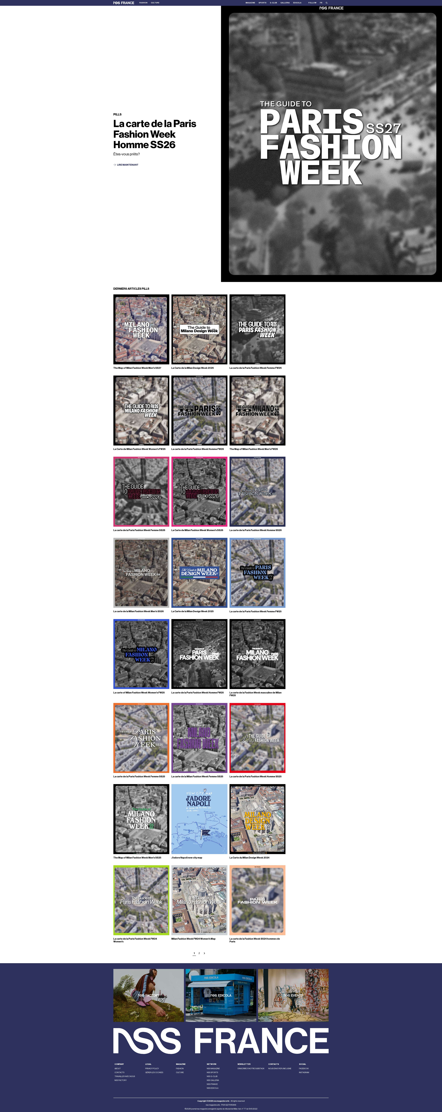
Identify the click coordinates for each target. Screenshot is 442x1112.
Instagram (304, 1072)
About (118, 1069)
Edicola (297, 3)
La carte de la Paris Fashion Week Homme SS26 (154, 134)
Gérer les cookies (154, 1072)
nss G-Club (212, 1076)
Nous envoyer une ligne (279, 1069)
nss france (212, 1084)
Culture (155, 3)
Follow (312, 3)
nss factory (121, 1080)
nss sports (212, 1072)
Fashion (143, 3)
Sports (262, 3)
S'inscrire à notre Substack (251, 1069)
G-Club (273, 3)
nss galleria (213, 1080)
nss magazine (213, 1069)
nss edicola (212, 1088)
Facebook (304, 1069)
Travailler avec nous (125, 1076)
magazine (250, 3)
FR (321, 3)
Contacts (119, 1072)
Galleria (285, 3)
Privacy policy (152, 1069)
